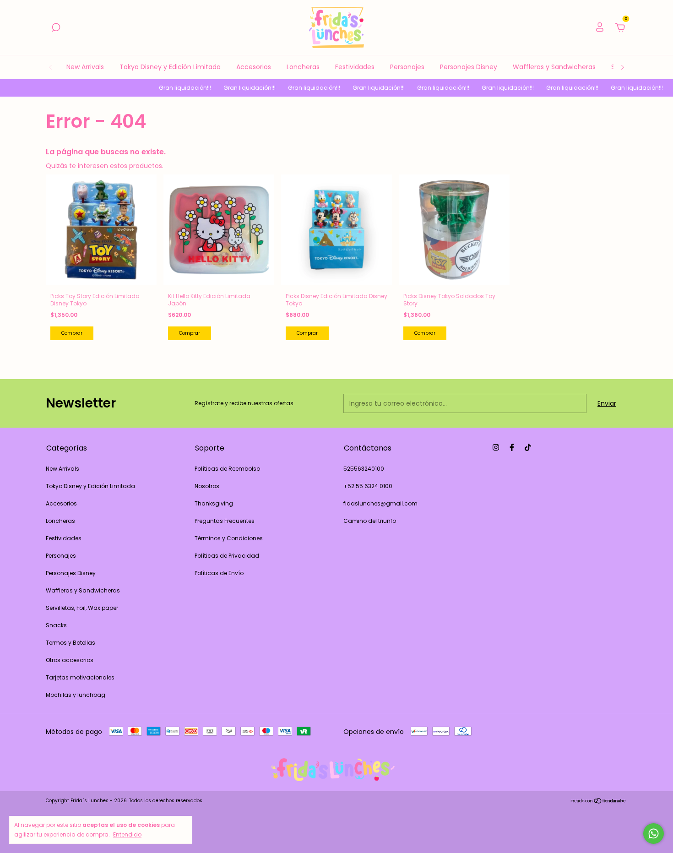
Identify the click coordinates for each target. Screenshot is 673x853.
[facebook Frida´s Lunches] (512, 447)
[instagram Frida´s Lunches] (495, 447)
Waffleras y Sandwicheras (554, 66)
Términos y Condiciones (229, 538)
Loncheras (303, 66)
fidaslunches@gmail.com (380, 503)
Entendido (127, 834)
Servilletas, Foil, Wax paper (82, 608)
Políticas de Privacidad (227, 556)
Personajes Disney (468, 66)
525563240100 (363, 469)
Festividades (354, 66)
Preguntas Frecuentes (225, 521)
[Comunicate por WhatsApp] (653, 833)
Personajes (407, 66)
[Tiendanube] (598, 801)
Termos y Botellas (70, 643)
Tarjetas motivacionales (80, 677)
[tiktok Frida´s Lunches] (528, 447)
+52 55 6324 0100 (367, 486)
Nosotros (207, 486)
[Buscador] (56, 28)
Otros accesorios (69, 660)
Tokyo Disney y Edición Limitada (170, 66)
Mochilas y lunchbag (75, 695)
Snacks (56, 625)
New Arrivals (85, 66)
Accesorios (253, 66)
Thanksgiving (214, 503)
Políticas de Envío (219, 573)
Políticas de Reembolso (227, 469)
